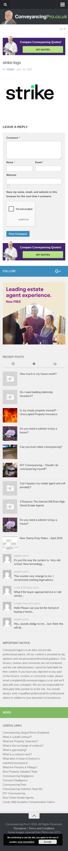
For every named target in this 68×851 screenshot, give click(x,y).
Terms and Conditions (41, 828)
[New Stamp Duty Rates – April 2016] (10, 543)
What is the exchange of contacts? (23, 745)
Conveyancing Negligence (18, 775)
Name (10, 162)
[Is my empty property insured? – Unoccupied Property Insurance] (10, 415)
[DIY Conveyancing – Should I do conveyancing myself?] (10, 470)
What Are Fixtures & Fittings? (20, 767)
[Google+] (57, 271)
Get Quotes (43, 49)
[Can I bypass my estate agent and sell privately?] (10, 488)
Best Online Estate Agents (18, 797)
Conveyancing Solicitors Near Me (22, 788)
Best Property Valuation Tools (20, 771)
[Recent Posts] (13, 364)
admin (10, 69)
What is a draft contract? (17, 736)
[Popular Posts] (34, 364)
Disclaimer (20, 828)
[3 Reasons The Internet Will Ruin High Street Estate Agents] (10, 506)
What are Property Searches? (20, 741)
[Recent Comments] (54, 364)
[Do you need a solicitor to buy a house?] (10, 433)
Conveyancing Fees (14, 784)
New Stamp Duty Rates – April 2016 (41, 538)
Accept (47, 841)
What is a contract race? (17, 754)
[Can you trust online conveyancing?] (10, 452)
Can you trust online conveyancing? (41, 446)
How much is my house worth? (38, 373)
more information (26, 842)
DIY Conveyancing (14, 793)
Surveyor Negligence (15, 780)
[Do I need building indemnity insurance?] (10, 397)
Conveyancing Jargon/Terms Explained (26, 732)
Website (11, 174)
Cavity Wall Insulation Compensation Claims (29, 801)
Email (39, 162)
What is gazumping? (15, 749)
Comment (13, 137)
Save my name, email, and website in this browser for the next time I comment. (31, 194)
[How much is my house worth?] (10, 379)
